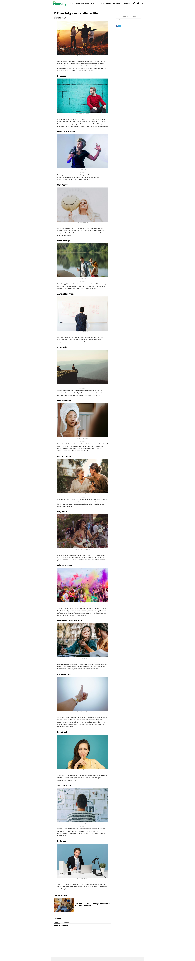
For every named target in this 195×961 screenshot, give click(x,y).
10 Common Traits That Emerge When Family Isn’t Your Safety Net (92, 905)
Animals (108, 3)
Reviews (77, 3)
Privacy (129, 959)
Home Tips (94, 3)
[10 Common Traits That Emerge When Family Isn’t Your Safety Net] (64, 905)
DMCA (124, 959)
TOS (134, 959)
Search (139, 20)
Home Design (85, 3)
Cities (71, 3)
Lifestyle (101, 3)
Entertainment (117, 3)
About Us (126, 3)
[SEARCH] (142, 3)
